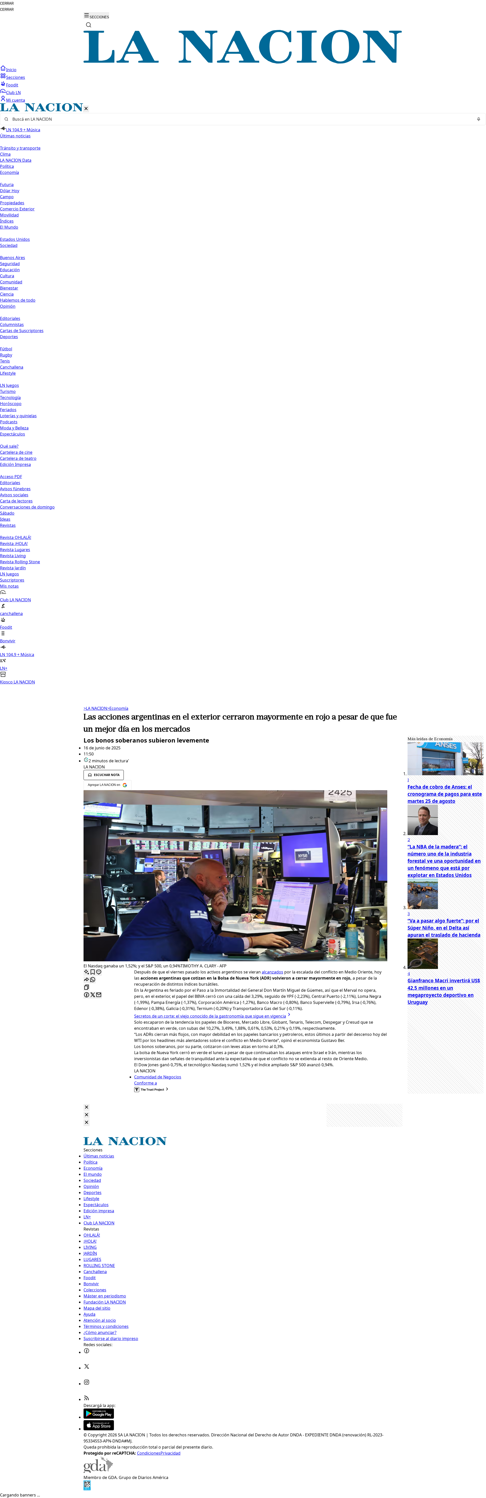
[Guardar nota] (93, 972)
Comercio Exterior (17, 209)
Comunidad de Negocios (157, 1077)
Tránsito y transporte (20, 148)
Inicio (11, 70)
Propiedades (12, 203)
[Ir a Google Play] (99, 1417)
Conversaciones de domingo (27, 507)
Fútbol (6, 349)
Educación (10, 270)
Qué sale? (9, 446)
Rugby (6, 355)
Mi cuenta (15, 100)
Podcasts (8, 422)
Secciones (15, 77)
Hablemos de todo (17, 300)
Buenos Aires (12, 257)
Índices (7, 221)
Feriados (8, 409)
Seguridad (10, 263)
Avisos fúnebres (15, 489)
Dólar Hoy (9, 190)
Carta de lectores (16, 501)
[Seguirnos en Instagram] (87, 1383)
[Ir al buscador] (89, 25)
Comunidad (11, 282)
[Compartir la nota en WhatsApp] (93, 980)
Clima (5, 154)
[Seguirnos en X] (87, 1368)
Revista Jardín (13, 568)
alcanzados (272, 972)
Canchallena (11, 367)
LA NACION (95, 708)
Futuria (7, 184)
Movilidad (9, 215)
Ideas (5, 519)
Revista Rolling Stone (20, 562)
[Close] (87, 1107)
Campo (7, 197)
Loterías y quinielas (18, 416)
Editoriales (10, 318)
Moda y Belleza (14, 428)
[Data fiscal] (87, 1489)
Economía (117, 708)
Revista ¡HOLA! (14, 543)
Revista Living (13, 555)
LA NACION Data (15, 160)
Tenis (5, 361)
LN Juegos (9, 385)
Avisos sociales (14, 495)
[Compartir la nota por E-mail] (99, 995)
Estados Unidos (15, 239)
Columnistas (12, 324)
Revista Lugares (15, 549)
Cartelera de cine (16, 452)
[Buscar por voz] (479, 119)
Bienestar (9, 288)
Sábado (7, 513)
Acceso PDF (11, 476)
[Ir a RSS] (87, 1399)
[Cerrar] (86, 108)
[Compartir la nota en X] (93, 995)
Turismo (8, 391)
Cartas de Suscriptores (22, 330)
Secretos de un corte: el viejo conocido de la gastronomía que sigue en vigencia (210, 1016)
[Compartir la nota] (87, 980)
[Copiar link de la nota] (87, 987)
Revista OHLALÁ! (15, 537)
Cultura (7, 276)
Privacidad (170, 1453)
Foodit (12, 85)
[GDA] (98, 1471)
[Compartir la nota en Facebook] (87, 995)
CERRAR (7, 3)
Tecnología (10, 397)
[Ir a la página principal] (243, 62)
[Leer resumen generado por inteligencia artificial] (87, 972)
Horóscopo (11, 403)
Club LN (13, 92)
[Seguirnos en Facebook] (87, 1352)
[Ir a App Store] (99, 1429)
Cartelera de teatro (18, 458)
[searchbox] (241, 119)
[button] (243, 394)
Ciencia (7, 294)
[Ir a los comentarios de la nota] (99, 972)
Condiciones (148, 1453)
